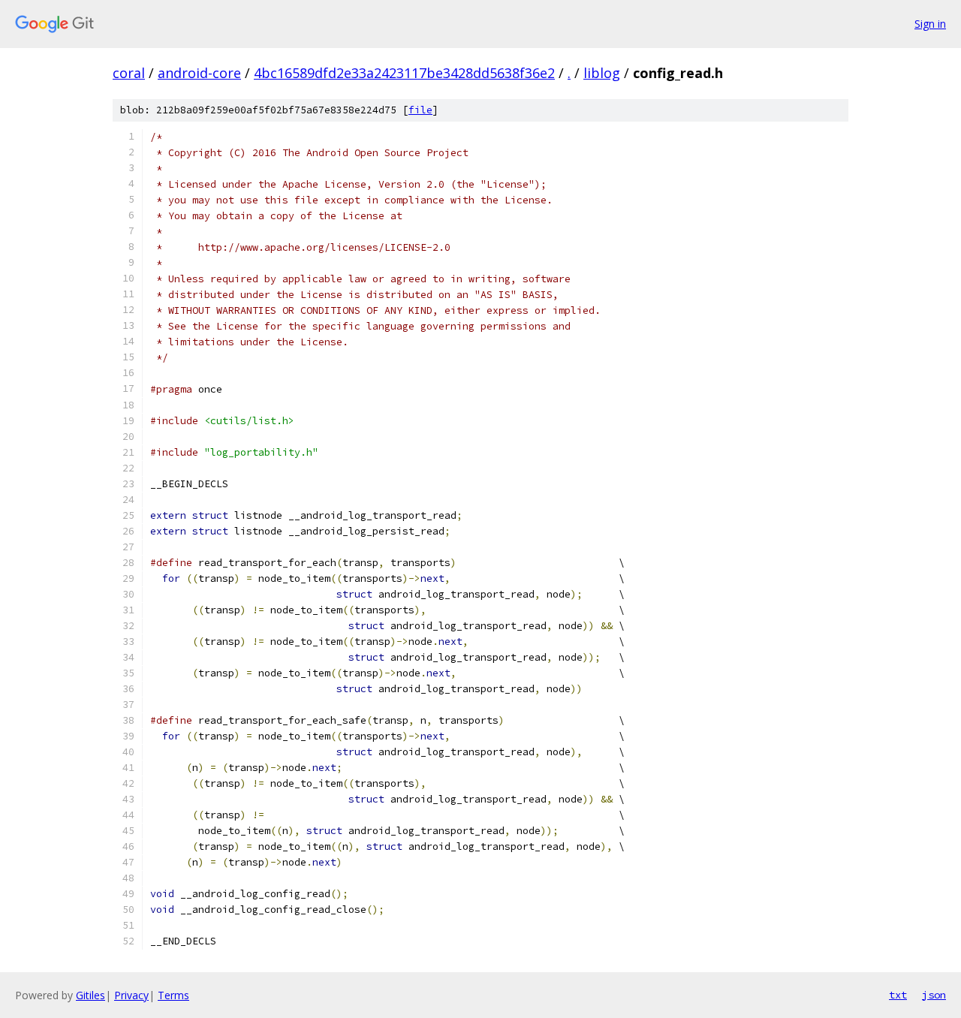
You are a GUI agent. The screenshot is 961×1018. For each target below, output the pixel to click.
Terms (173, 995)
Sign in (930, 24)
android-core (199, 73)
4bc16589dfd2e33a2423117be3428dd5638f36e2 (404, 73)
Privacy (131, 995)
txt (898, 994)
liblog (601, 73)
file (420, 110)
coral (129, 73)
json (934, 994)
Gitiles (90, 995)
